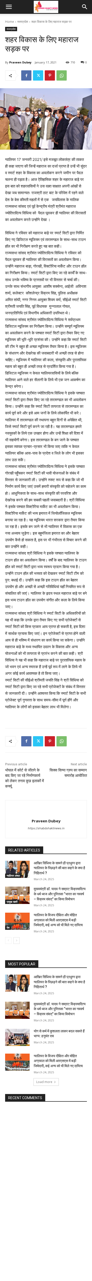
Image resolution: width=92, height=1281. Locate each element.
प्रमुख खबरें (12, 901)
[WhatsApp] (61, 75)
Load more (44, 1082)
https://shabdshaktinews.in (46, 828)
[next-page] (16, 940)
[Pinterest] (50, 75)
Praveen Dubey (20, 62)
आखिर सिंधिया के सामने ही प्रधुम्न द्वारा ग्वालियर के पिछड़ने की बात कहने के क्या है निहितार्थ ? (59, 868)
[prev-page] (8, 940)
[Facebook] (26, 75)
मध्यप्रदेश (22, 21)
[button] (9, 7)
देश (8, 927)
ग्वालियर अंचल (13, 875)
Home (9, 21)
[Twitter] (38, 75)
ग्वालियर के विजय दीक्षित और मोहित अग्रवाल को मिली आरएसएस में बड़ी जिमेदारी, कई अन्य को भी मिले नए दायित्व (58, 920)
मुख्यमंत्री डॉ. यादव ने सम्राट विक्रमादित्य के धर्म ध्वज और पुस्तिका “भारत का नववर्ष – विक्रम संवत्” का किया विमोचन (60, 894)
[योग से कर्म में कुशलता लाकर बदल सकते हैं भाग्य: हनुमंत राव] (17, 1037)
